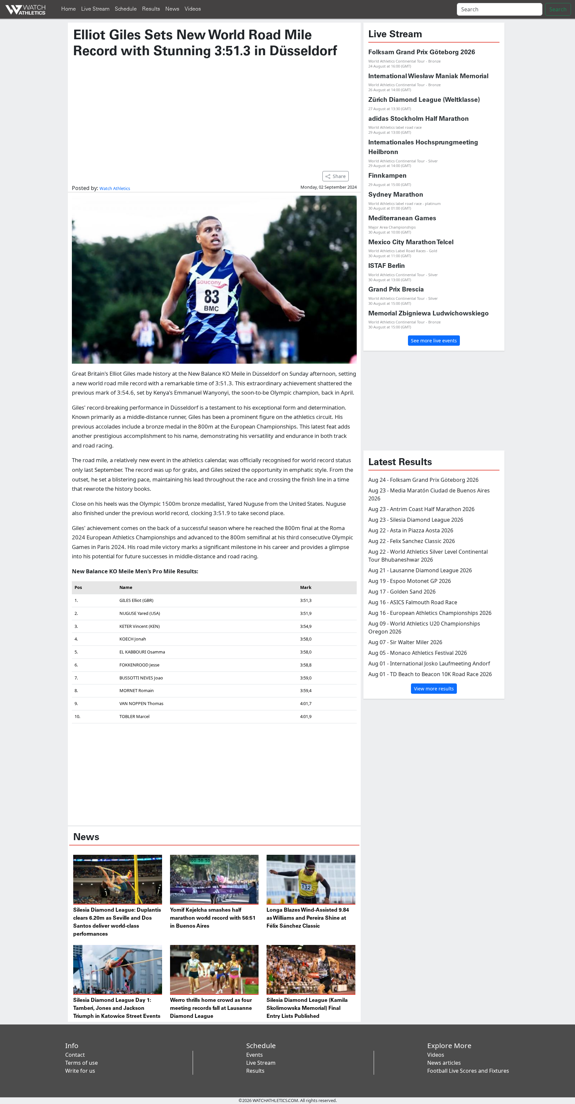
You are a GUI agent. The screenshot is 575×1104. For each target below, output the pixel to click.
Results (151, 9)
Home (68, 9)
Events (254, 1054)
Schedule (126, 9)
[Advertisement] (214, 111)
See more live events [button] (434, 340)
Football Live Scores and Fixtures (468, 1070)
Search (558, 9)
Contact (75, 1054)
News (172, 9)
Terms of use (81, 1062)
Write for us (80, 1070)
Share (339, 176)
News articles (444, 1062)
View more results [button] (434, 688)
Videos (193, 9)
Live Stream (95, 9)
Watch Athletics (114, 188)
